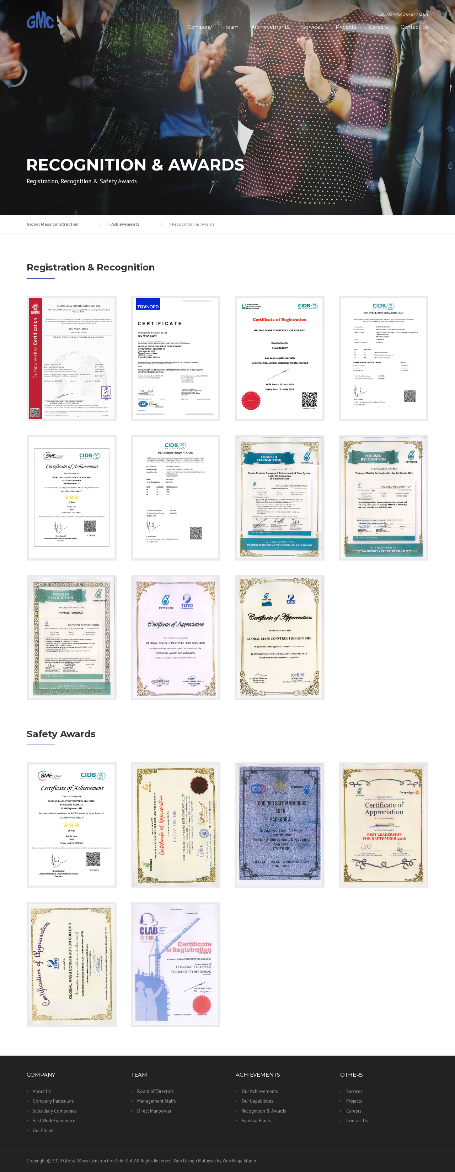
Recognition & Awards (264, 1111)
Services (312, 27)
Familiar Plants (256, 1121)
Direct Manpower (154, 1111)
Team (232, 27)
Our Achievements (260, 1091)
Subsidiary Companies (55, 1111)
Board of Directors (155, 1091)
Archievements (270, 27)
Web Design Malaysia (194, 1161)
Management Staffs (156, 1101)
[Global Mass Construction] (40, 19)
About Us (42, 1091)
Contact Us (414, 27)
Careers (378, 27)
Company (200, 27)
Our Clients (44, 1131)
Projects (346, 27)
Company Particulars (53, 1101)
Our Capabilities (257, 1101)
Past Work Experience (54, 1121)
